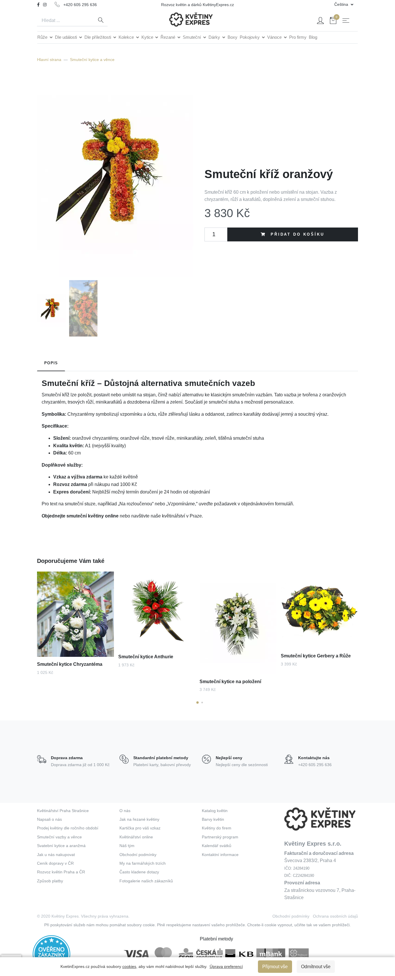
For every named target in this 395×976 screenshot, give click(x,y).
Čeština (341, 4)
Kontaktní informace (220, 854)
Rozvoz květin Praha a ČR (61, 872)
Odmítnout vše (316, 966)
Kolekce (127, 37)
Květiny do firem (216, 828)
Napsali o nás (49, 819)
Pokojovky (250, 37)
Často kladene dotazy (139, 872)
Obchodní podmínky (137, 854)
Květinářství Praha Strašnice (63, 810)
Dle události (66, 37)
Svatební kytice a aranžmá (61, 845)
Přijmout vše (275, 966)
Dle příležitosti (98, 37)
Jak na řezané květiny (139, 819)
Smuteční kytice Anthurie (145, 656)
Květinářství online (136, 837)
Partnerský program (220, 837)
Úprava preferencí (226, 966)
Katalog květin (215, 810)
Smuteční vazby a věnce (59, 837)
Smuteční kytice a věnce (92, 59)
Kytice (147, 37)
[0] (333, 21)
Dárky (214, 37)
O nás (124, 810)
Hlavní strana (49, 59)
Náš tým (126, 845)
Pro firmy (298, 37)
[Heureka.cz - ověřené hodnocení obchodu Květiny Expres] (51, 953)
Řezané (168, 37)
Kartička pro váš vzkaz (139, 828)
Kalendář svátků (216, 845)
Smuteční (192, 37)
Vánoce (275, 37)
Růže (43, 37)
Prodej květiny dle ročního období (67, 828)
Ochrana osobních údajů (335, 916)
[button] (197, 702)
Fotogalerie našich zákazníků (146, 881)
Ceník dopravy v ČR (55, 863)
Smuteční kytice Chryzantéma (69, 664)
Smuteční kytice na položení (230, 681)
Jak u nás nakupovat (56, 854)
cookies (129, 966)
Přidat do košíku (296, 234)
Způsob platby (50, 881)
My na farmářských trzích (142, 863)
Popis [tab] (51, 363)
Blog (313, 37)
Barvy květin (213, 819)
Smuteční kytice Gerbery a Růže (316, 655)
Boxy (232, 37)
